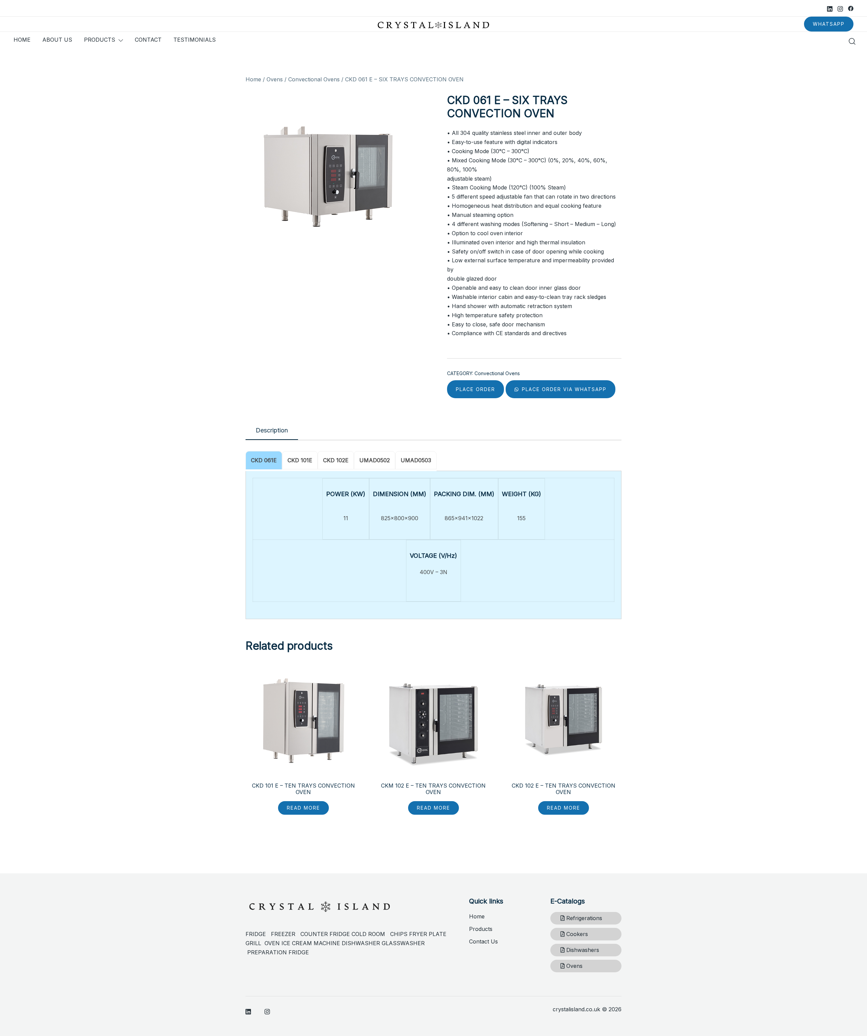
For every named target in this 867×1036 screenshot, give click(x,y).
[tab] (272, 431)
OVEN (272, 943)
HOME (22, 39)
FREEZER (283, 934)
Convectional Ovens (314, 79)
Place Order (475, 389)
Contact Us (483, 941)
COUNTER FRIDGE (326, 934)
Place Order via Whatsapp (563, 389)
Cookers (576, 934)
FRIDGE (258, 934)
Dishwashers (582, 950)
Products (480, 929)
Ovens (275, 79)
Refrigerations (583, 918)
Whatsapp (829, 24)
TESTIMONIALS (194, 39)
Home (253, 79)
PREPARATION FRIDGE (278, 952)
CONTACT (148, 39)
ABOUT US (57, 39)
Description (272, 430)
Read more (303, 808)
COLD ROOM (371, 934)
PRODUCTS (99, 39)
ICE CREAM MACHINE (310, 943)
